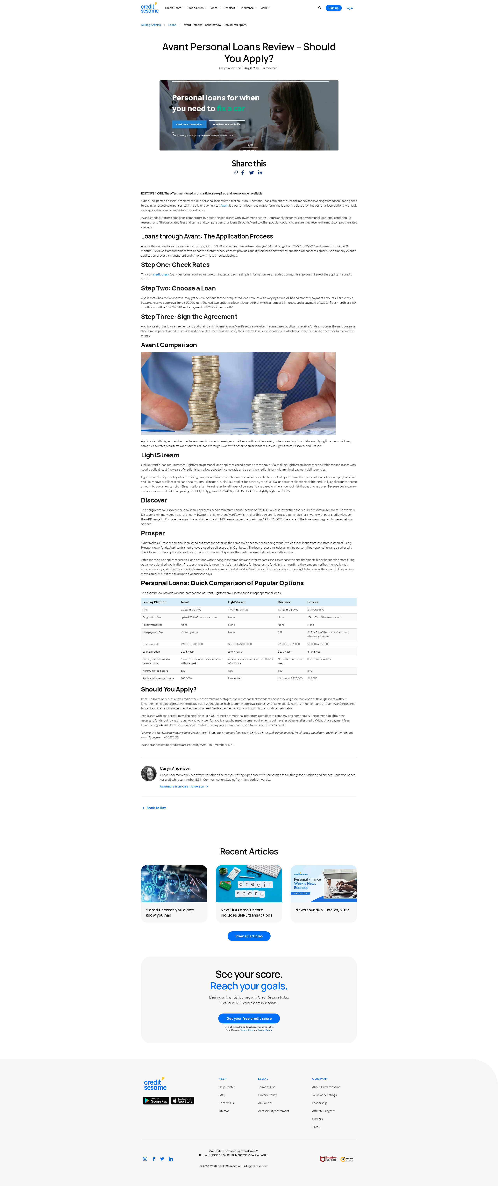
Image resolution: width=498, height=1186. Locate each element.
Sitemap (224, 1111)
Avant (225, 205)
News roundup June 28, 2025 (322, 909)
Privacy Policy (265, 1030)
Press (316, 1127)
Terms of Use (246, 1030)
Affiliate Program (323, 1111)
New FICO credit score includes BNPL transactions (247, 912)
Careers (317, 1119)
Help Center (227, 1087)
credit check (161, 274)
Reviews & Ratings (324, 1095)
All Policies (265, 1103)
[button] (242, 172)
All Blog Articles (151, 25)
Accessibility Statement (273, 1111)
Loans (172, 25)
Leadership (319, 1103)
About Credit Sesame (326, 1087)
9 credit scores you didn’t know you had (170, 912)
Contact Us (226, 1103)
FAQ (222, 1095)
